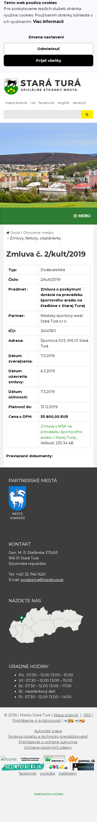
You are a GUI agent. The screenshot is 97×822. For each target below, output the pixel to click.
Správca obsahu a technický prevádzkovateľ (48, 736)
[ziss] (30, 759)
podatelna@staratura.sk (42, 580)
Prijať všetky (48, 60)
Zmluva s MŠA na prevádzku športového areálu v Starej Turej (61, 432)
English (63, 103)
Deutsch (79, 103)
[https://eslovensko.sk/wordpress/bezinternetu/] (23, 766)
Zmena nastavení (46, 37)
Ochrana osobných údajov (48, 747)
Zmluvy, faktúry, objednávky (35, 238)
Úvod (15, 232)
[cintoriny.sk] (83, 766)
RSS (33, 103)
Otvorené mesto (38, 232)
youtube (47, 773)
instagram (68, 773)
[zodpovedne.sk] (54, 759)
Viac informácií (48, 21)
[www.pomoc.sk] (81, 759)
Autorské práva (48, 731)
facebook (46, 103)
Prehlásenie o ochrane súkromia (48, 742)
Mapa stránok (16, 103)
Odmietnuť (48, 48)
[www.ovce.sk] (58, 766)
